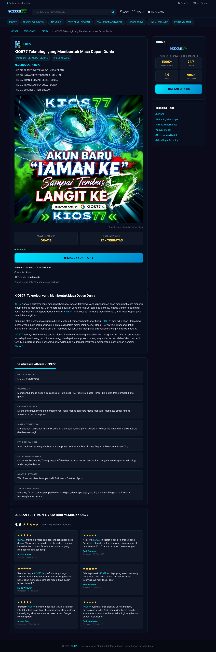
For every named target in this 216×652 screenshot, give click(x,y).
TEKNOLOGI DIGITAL (33, 22)
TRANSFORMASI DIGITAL (109, 22)
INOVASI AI (56, 22)
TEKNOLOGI (30, 31)
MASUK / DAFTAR (78, 257)
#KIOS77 (159, 114)
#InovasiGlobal (163, 129)
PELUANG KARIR (183, 22)
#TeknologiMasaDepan (167, 119)
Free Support (202, 3)
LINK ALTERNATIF (159, 22)
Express (184, 3)
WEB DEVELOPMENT (79, 22)
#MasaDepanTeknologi (167, 140)
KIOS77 (13, 22)
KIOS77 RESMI (136, 22)
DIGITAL (46, 31)
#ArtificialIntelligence (166, 124)
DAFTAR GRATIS (179, 89)
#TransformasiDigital (166, 135)
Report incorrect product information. (126, 227)
